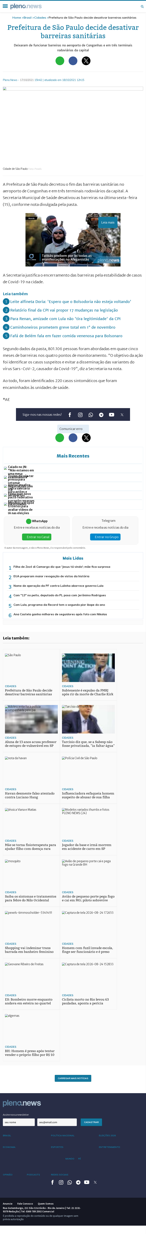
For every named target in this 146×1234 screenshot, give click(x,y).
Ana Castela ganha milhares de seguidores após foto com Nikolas (60, 614)
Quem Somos (46, 1203)
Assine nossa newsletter (16, 1114)
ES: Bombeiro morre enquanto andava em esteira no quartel (28, 1001)
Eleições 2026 (107, 1135)
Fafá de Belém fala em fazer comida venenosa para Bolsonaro (66, 335)
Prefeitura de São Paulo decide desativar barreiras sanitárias (28, 692)
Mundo (69, 1158)
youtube (111, 414)
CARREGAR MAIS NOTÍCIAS (73, 1078)
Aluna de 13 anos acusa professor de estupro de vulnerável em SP (30, 744)
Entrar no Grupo (106, 537)
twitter (122, 414)
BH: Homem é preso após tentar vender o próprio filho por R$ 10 (30, 1053)
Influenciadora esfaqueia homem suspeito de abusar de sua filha (88, 795)
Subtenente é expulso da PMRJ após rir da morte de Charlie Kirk (87, 692)
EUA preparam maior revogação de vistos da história (51, 576)
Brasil (28, 17)
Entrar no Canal (37, 537)
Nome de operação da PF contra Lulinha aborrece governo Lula (58, 586)
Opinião (8, 1174)
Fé (79, 1158)
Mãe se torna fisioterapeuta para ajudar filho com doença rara (30, 847)
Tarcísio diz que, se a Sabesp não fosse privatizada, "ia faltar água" (88, 744)
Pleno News (26, 6)
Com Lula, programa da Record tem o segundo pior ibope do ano (59, 605)
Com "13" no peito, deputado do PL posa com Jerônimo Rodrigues (59, 595)
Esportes (57, 1147)
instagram (80, 414)
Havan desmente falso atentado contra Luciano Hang (30, 795)
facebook (69, 414)
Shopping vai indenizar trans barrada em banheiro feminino (29, 950)
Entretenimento (109, 1147)
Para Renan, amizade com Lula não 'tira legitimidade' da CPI (65, 318)
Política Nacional (63, 1135)
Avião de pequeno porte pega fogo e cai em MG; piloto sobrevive (88, 898)
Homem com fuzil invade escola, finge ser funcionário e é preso (87, 950)
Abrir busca (142, 6)
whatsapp (90, 414)
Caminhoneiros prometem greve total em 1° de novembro (62, 327)
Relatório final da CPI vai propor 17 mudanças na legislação (64, 310)
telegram (101, 414)
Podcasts (33, 1174)
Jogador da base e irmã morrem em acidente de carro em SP (86, 847)
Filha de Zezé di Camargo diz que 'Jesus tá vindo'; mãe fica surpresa (61, 567)
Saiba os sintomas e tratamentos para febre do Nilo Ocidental (30, 898)
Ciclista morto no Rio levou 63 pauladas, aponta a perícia (85, 1001)
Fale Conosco (25, 1203)
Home (16, 17)
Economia (9, 1147)
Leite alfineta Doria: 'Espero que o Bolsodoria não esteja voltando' (70, 301)
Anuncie (7, 1203)
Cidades (40, 17)
